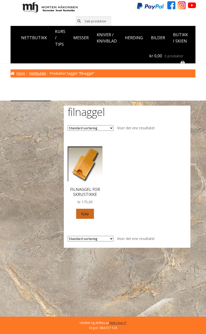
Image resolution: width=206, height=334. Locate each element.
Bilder (158, 37)
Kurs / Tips (60, 38)
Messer (81, 37)
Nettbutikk (34, 37)
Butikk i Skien (180, 38)
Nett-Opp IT (118, 323)
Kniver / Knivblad (107, 38)
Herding (134, 37)
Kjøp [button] (85, 213)
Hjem (20, 73)
